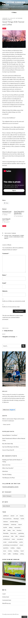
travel (22, 551)
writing (22, 554)
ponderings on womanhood (10, 545)
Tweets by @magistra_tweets (10, 487)
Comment (5, 253)
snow (4, 551)
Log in (4, 594)
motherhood (6, 539)
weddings (15, 554)
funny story (13, 533)
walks (9, 554)
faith (4, 530)
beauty (22, 515)
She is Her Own (6, 465)
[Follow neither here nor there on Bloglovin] (9, 410)
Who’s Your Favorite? (7, 468)
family (9, 530)
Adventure (5, 471)
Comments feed (6, 600)
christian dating (14, 521)
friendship (15, 235)
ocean (4, 542)
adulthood (6, 515)
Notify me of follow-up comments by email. (13, 301)
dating (10, 527)
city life (5, 527)
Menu (14, 12)
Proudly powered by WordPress (10, 614)
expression (17, 527)
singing (18, 548)
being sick (8, 235)
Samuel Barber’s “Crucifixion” (10, 435)
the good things (10, 233)
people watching (12, 542)
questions (5, 548)
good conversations (16, 236)
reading (12, 548)
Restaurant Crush (6, 211)
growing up (6, 536)
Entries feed (5, 597)
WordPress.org (6, 603)
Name (4, 275)
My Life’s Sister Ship (7, 443)
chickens (5, 521)
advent (12, 515)
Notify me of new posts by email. (11, 306)
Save (5, 28)
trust (4, 554)
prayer (21, 545)
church (20, 524)
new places (20, 539)
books (22, 518)
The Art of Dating (6, 474)
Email (4, 283)
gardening (21, 533)
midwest (22, 536)
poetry (21, 542)
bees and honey (7, 518)
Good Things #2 (6, 218)
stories (10, 551)
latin (16, 536)
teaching (16, 551)
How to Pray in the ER (8, 450)
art (17, 515)
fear (14, 530)
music (6, 238)
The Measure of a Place (8, 477)
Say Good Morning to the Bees (10, 447)
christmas (13, 524)
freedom (19, 530)
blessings (16, 518)
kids (12, 536)
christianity (6, 524)
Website (4, 291)
